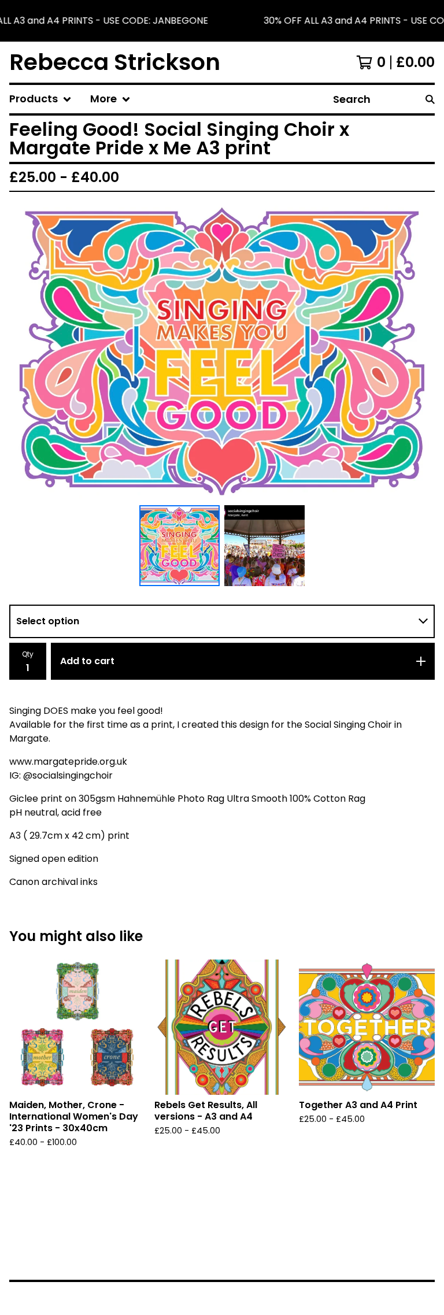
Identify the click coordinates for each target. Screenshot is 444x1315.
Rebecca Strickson (114, 62)
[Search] (430, 99)
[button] (222, 21)
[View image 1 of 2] (179, 545)
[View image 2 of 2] (264, 545)
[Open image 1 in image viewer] (222, 351)
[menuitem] (40, 99)
